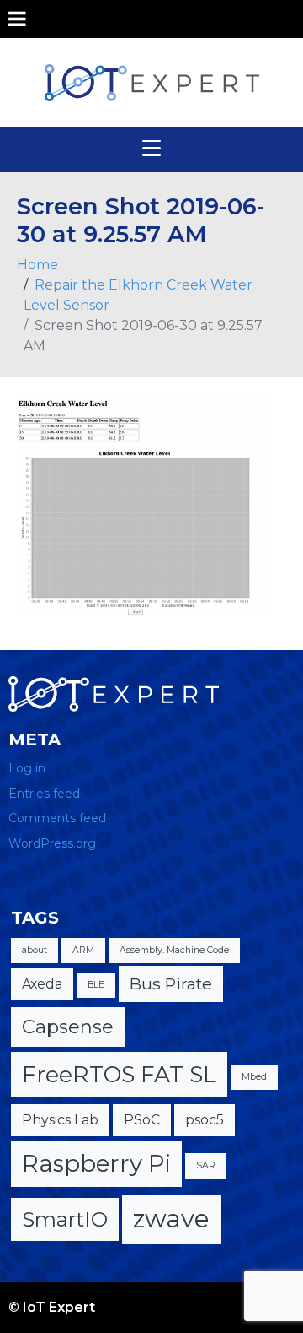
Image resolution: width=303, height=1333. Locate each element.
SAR (205, 1165)
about (34, 950)
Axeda (42, 984)
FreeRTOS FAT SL (119, 1074)
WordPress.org (52, 843)
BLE (96, 984)
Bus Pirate (171, 983)
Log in (26, 768)
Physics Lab (60, 1120)
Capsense (68, 1027)
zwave (171, 1218)
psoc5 (204, 1120)
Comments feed (57, 818)
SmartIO (65, 1219)
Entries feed (44, 793)
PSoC (142, 1120)
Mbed (254, 1076)
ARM (83, 950)
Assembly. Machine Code (174, 950)
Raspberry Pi (96, 1163)
